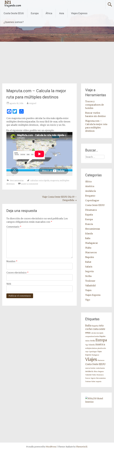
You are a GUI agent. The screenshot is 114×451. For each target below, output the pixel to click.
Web (8, 283)
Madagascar (91, 243)
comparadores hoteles (92, 336)
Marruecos (91, 252)
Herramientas (17, 180)
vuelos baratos (100, 368)
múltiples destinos (91, 348)
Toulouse (90, 280)
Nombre (11, 261)
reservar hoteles (90, 368)
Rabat (88, 261)
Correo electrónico (17, 272)
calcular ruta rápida (39, 180)
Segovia (89, 271)
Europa (35, 13)
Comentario (13, 226)
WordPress (51, 446)
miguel (32, 103)
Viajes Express (79, 13)
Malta (88, 247)
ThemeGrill (81, 446)
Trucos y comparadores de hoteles (94, 104)
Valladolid (90, 285)
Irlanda (89, 233)
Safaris (88, 266)
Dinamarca (91, 209)
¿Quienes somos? (14, 22)
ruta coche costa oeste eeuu (95, 329)
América (89, 186)
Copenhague (92, 200)
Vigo (87, 299)
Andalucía (90, 191)
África (49, 13)
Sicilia (88, 276)
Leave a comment (29, 184)
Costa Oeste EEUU (14, 13)
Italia (87, 238)
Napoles (89, 257)
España (89, 214)
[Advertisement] (57, 62)
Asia (61, 13)
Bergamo (90, 195)
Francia (89, 224)
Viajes (88, 290)
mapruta (54, 180)
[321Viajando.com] (12, 7)
